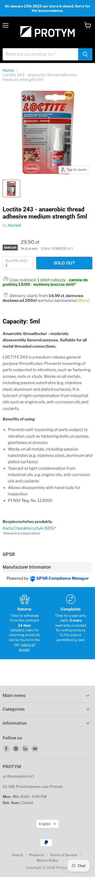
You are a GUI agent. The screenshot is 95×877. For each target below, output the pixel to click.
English (45, 824)
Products (36, 855)
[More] (83, 300)
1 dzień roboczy (51, 280)
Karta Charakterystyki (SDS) (29, 528)
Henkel (14, 225)
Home (8, 70)
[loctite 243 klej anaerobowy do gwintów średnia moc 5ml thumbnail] (11, 188)
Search (17, 855)
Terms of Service (63, 855)
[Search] (85, 54)
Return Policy (47, 860)
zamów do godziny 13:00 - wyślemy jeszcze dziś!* (45, 282)
